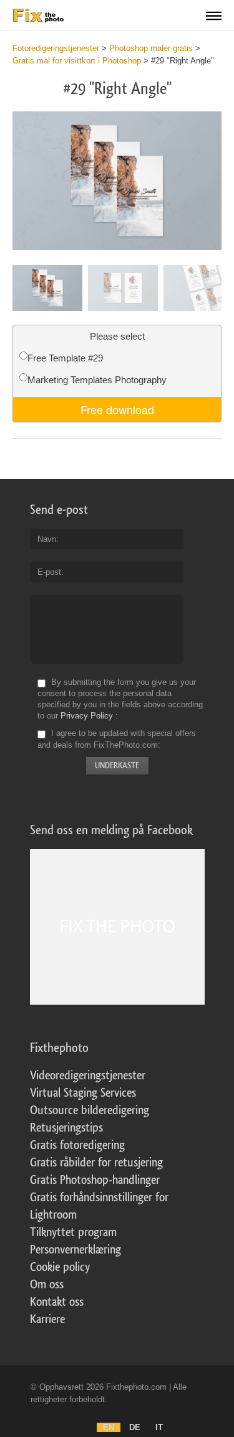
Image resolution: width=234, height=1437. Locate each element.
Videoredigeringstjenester (87, 1075)
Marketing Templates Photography (97, 379)
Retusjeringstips (66, 1128)
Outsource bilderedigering (89, 1110)
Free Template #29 (65, 358)
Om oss (47, 1284)
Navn (46, 539)
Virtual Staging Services (83, 1093)
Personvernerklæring (75, 1250)
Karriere (47, 1319)
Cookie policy (60, 1267)
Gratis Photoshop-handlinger (95, 1180)
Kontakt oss (57, 1302)
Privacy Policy (87, 715)
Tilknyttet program (73, 1232)
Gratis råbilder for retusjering (96, 1162)
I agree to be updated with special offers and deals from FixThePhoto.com (116, 739)
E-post (49, 572)
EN (108, 1427)
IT (159, 1427)
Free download (117, 409)
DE (134, 1427)
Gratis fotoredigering (77, 1145)
